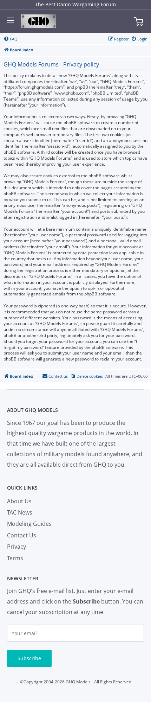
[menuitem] (11, 39)
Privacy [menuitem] (16, 546)
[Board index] (38, 21)
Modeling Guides (29, 524)
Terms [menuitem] (15, 558)
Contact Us (21, 535)
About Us (19, 501)
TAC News (19, 512)
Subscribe (29, 658)
